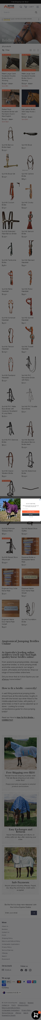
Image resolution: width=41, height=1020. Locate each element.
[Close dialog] (40, 499)
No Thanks (31, 514)
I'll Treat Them (30, 511)
